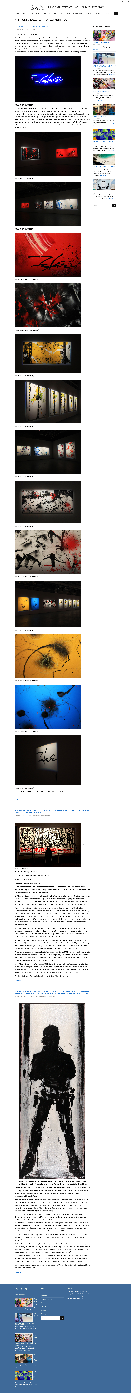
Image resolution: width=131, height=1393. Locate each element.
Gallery (38, 815)
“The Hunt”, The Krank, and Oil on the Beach (104, 166)
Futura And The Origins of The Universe (32, 27)
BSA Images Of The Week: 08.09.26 (101, 191)
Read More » (96, 49)
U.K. (52, 815)
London (43, 815)
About (42, 1292)
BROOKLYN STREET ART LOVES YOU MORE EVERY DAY (76, 7)
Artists (33, 29)
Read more (18, 800)
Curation (43, 1306)
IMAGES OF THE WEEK (50, 13)
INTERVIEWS (35, 13)
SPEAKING (99, 13)
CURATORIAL (77, 13)
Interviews (44, 1295)
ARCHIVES (89, 13)
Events (34, 815)
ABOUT (25, 13)
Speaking (43, 1314)
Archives (43, 1310)
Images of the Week (46, 1299)
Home (42, 1288)
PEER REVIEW (65, 13)
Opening (47, 815)
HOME (17, 13)
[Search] (116, 13)
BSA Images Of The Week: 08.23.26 (101, 42)
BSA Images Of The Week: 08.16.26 (101, 116)
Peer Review (44, 1303)
